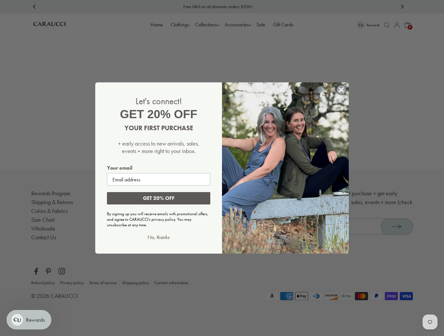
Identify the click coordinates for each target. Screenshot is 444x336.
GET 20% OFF (159, 198)
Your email (119, 167)
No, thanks (159, 237)
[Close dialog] (341, 90)
